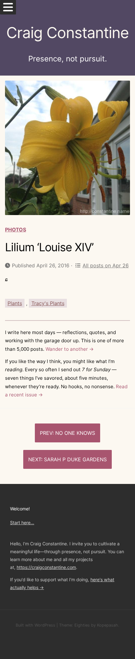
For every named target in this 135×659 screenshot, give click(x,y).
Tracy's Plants (47, 303)
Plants (15, 303)
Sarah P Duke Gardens (75, 459)
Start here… (22, 522)
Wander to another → (70, 349)
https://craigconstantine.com (46, 567)
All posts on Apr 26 (105, 265)
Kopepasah (107, 625)
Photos (15, 229)
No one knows (75, 433)
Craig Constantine (67, 32)
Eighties (82, 625)
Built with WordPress (35, 625)
